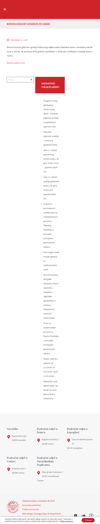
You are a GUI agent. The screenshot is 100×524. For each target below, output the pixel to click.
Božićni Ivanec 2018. (16, 63)
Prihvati (88, 520)
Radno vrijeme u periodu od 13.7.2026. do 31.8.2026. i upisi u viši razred (50, 367)
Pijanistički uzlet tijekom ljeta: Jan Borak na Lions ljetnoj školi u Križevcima (50, 390)
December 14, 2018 (19, 40)
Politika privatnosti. (66, 521)
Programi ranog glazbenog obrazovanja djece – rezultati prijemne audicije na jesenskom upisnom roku (50, 114)
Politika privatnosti (30, 509)
